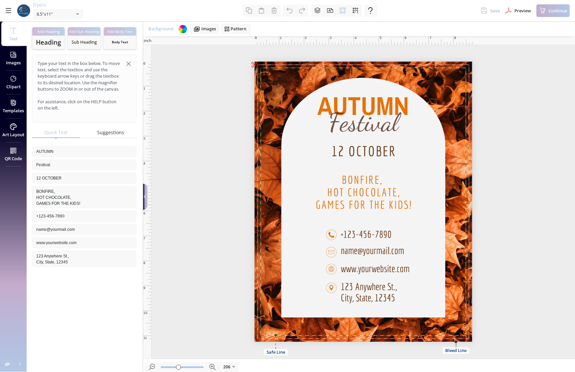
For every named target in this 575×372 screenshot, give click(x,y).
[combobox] (51, 14)
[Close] (128, 64)
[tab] (56, 133)
